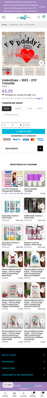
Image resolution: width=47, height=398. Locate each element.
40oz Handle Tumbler (30, 190)
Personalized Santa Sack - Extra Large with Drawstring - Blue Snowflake (34, 272)
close (42, 7)
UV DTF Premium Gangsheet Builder (11, 190)
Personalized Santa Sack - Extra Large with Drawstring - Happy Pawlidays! (11, 303)
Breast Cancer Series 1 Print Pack (33, 243)
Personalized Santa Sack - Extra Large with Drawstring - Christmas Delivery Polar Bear (11, 335)
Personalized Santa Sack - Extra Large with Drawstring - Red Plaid (11, 272)
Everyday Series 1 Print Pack (10, 216)
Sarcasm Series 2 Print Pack (10, 243)
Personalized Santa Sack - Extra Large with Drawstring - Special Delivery (34, 303)
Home (4, 25)
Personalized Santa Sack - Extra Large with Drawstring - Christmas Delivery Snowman (34, 335)
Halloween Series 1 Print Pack (33, 216)
